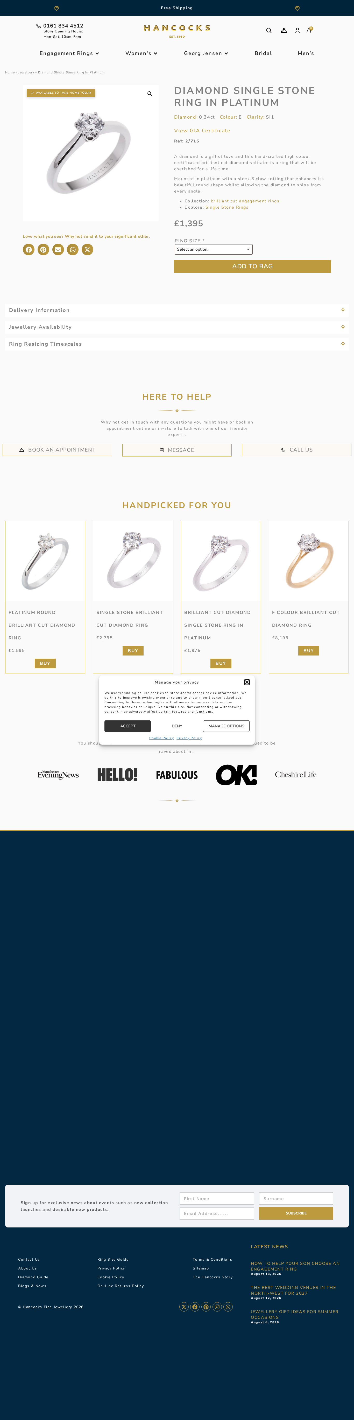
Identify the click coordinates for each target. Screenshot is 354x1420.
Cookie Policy (161, 738)
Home (10, 72)
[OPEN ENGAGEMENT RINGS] (97, 53)
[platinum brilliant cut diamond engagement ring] (221, 561)
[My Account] (297, 30)
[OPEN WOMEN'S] (155, 53)
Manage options (226, 726)
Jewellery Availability (40, 327)
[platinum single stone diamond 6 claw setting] (45, 561)
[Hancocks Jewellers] (177, 31)
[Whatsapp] (228, 1307)
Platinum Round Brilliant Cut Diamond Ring (42, 625)
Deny (177, 726)
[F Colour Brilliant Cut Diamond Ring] (309, 561)
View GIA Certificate (202, 130)
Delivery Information (39, 310)
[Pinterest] (206, 1307)
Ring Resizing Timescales (45, 343)
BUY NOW (252, 266)
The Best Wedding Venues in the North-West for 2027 (293, 1290)
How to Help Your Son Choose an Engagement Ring (295, 1266)
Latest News (269, 1247)
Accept (128, 726)
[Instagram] (217, 1307)
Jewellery (26, 72)
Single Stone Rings (227, 207)
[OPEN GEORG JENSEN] (226, 53)
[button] (247, 682)
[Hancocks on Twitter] (184, 1307)
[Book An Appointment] (284, 30)
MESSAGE (181, 450)
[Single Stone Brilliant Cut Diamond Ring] (133, 561)
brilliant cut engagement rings (245, 201)
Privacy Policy (189, 738)
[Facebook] (195, 1307)
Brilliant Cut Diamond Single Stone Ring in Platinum (217, 625)
